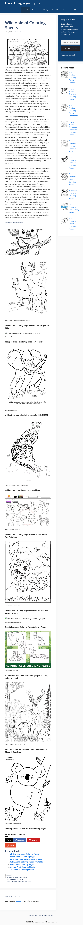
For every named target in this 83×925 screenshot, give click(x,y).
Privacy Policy (32, 915)
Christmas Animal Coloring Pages (24, 854)
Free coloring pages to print (22, 3)
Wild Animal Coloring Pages (22, 864)
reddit (12, 845)
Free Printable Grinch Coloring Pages (72, 223)
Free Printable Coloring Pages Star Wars (73, 146)
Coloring (45, 10)
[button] (75, 10)
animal (9, 877)
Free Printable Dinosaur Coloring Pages (72, 162)
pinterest (34, 840)
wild (25, 877)
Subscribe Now (71, 48)
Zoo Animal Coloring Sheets (22, 869)
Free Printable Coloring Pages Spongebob (73, 110)
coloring (15, 877)
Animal (25, 10)
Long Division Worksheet (15, 879)
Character (35, 10)
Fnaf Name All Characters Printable (19, 881)
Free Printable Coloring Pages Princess (72, 77)
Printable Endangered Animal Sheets (26, 859)
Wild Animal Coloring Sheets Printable (26, 862)
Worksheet (66, 10)
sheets (21, 877)
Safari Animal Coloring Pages (22, 857)
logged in (19, 901)
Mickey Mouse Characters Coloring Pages (73, 94)
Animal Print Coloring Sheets (22, 867)
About (53, 915)
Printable (55, 10)
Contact (47, 915)
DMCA (41, 915)
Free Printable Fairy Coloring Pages (72, 179)
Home (17, 10)
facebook (21, 840)
